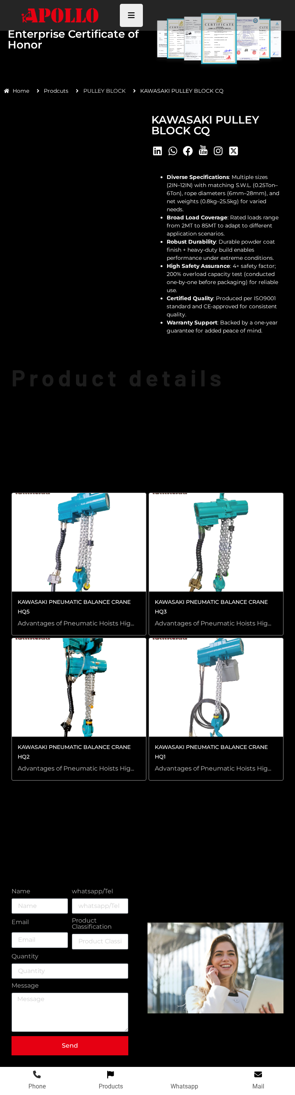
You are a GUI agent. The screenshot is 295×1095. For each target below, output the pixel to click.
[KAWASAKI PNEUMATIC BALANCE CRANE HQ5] (79, 542)
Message (25, 986)
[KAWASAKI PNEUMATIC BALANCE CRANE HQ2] (79, 687)
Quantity (25, 956)
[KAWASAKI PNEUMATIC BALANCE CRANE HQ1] (216, 687)
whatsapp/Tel (92, 891)
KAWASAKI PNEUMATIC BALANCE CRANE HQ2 (74, 752)
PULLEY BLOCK (104, 90)
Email (20, 922)
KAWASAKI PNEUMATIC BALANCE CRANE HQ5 (74, 606)
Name (21, 891)
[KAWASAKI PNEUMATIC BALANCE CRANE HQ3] (216, 542)
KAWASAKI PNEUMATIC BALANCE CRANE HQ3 (211, 606)
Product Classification (92, 924)
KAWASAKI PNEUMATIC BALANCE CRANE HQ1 (211, 752)
